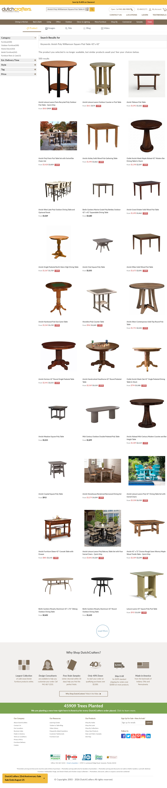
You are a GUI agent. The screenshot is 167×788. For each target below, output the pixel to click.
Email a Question (72, 763)
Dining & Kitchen (21, 22)
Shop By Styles (90, 722)
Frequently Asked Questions (59, 731)
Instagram (143, 736)
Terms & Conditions (20, 736)
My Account (156, 9)
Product (33, 28)
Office (58, 22)
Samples (139, 22)
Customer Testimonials (57, 734)
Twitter (128, 736)
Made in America (19, 734)
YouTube (133, 736)
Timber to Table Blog (56, 725)
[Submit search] (92, 9)
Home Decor (8, 49)
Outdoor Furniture (10, 45)
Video (106, 28)
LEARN (145, 15)
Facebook (123, 736)
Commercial (126, 22)
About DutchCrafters (20, 722)
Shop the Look (90, 725)
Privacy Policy (18, 739)
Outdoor (69, 22)
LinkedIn (148, 736)
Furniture (6, 42)
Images (51, 28)
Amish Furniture (9, 52)
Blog (88, 28)
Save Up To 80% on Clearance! (83, 2)
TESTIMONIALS (159, 15)
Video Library (54, 728)
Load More (103, 631)
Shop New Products (91, 731)
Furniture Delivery (19, 742)
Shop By (114, 22)
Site (70, 28)
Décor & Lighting (83, 22)
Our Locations (18, 728)
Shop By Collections (91, 728)
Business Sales (18, 731)
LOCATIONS (131, 15)
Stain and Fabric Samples (93, 734)
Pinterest (138, 736)
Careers (16, 745)
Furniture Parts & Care (11, 56)
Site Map (88, 736)
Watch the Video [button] (82, 694)
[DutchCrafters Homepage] (17, 9)
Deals (150, 22)
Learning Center (55, 722)
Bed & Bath (37, 22)
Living (49, 22)
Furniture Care (54, 736)
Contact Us (17, 725)
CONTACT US (116, 15)
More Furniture (100, 22)
